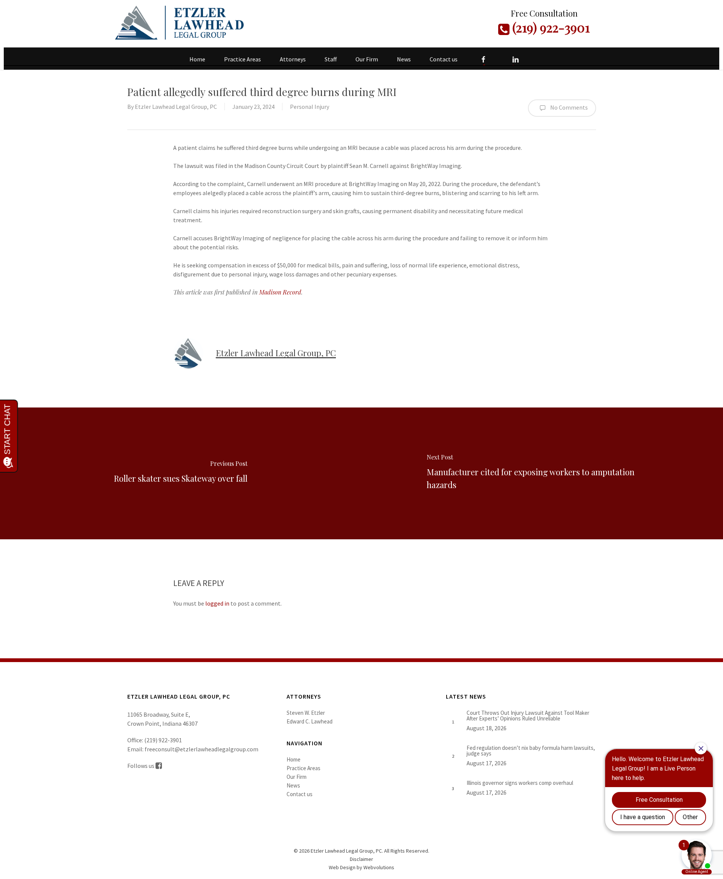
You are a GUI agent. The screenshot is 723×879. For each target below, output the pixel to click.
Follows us (141, 765)
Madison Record (280, 292)
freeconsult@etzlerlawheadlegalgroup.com (201, 749)
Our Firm (297, 777)
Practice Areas (303, 768)
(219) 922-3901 (549, 27)
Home (293, 759)
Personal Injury (309, 106)
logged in (217, 603)
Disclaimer (361, 859)
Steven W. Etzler (306, 713)
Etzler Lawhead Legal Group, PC (176, 106)
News (293, 785)
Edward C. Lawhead (310, 721)
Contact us (300, 794)
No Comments (568, 107)
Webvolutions (378, 867)
